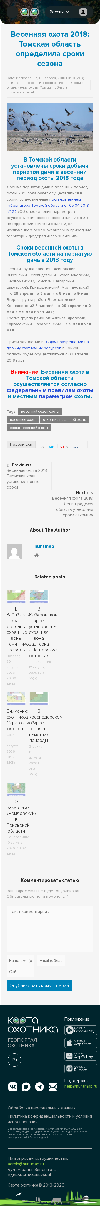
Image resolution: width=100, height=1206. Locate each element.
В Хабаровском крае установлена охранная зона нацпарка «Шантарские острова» (43, 632)
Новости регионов (54, 83)
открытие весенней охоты (65, 420)
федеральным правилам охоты (50, 390)
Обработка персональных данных (42, 1108)
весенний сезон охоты (40, 411)
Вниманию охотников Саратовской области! (20, 720)
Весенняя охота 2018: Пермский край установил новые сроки (27, 476)
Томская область (54, 88)
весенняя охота (23, 420)
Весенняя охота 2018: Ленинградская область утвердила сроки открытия (72, 503)
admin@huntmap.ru (26, 1164)
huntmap (44, 546)
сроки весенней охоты (29, 428)
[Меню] (12, 12)
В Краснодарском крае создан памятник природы (45, 725)
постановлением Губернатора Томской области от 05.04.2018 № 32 (48, 205)
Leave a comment (20, 92)
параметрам (56, 396)
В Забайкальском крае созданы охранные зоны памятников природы (23, 629)
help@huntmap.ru (80, 1086)
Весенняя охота (24, 83)
